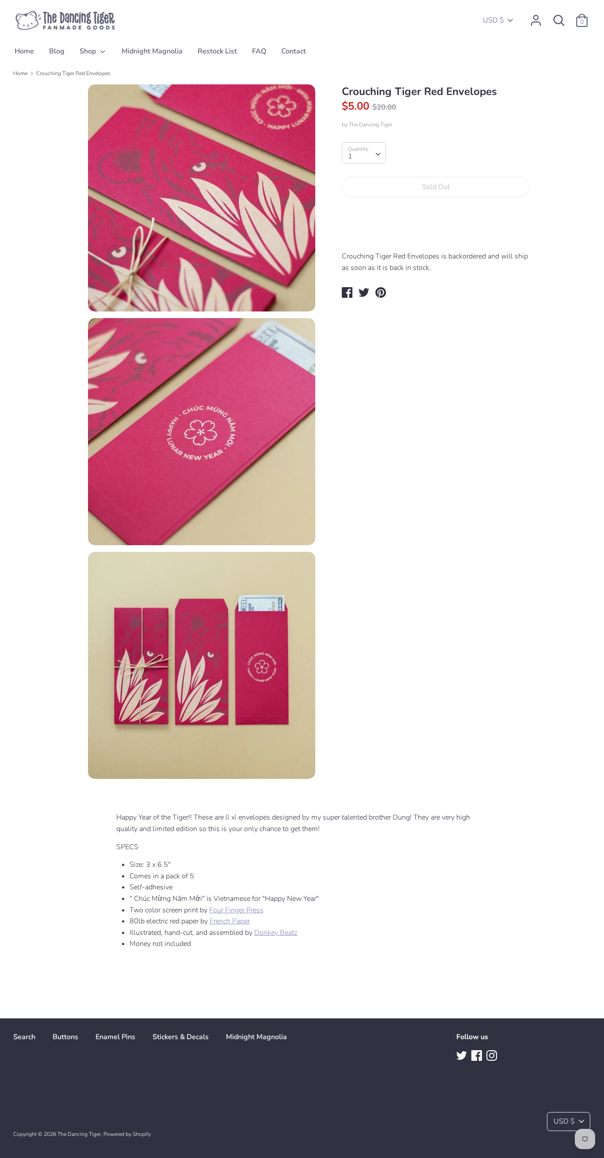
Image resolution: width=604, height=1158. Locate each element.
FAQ (259, 51)
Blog (57, 51)
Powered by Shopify (127, 1134)
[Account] (536, 17)
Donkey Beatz (275, 933)
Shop (89, 51)
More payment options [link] (436, 234)
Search (24, 1037)
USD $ (493, 20)
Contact (293, 51)
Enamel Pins (115, 1037)
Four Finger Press (236, 910)
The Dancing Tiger (370, 124)
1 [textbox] (350, 156)
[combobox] (364, 152)
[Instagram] (492, 1056)
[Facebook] (477, 1056)
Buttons (65, 1037)
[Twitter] (462, 1056)
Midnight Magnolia (152, 51)
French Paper (230, 921)
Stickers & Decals (181, 1037)
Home (24, 51)
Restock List (217, 51)
